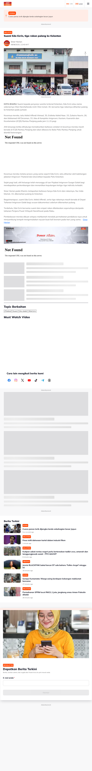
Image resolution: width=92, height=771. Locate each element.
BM (67, 4)
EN (71, 4)
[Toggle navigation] (88, 4)
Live (81, 4)
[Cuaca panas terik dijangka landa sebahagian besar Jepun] (12, 528)
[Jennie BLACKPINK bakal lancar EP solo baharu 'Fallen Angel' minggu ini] (12, 564)
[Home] (8, 4)
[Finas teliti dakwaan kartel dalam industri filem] (12, 539)
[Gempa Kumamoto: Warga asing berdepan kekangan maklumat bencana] (12, 578)
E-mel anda (8, 678)
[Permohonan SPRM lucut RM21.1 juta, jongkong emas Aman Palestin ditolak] (12, 591)
